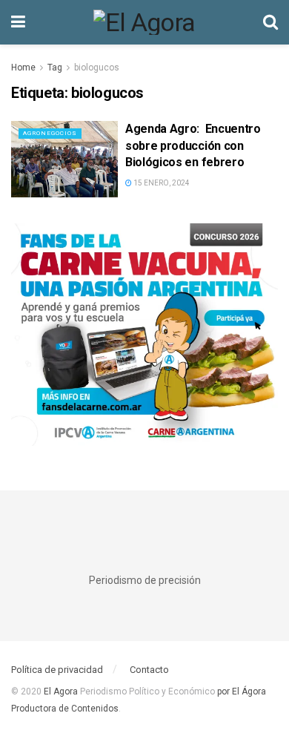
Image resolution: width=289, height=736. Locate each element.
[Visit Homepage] (144, 22)
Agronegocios (50, 133)
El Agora (62, 691)
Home (23, 67)
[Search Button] (270, 22)
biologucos (96, 67)
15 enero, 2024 (161, 183)
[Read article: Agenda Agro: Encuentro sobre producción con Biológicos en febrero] (64, 159)
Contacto (149, 669)
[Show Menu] (18, 22)
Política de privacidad (57, 669)
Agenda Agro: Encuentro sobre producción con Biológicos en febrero (193, 145)
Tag (54, 67)
